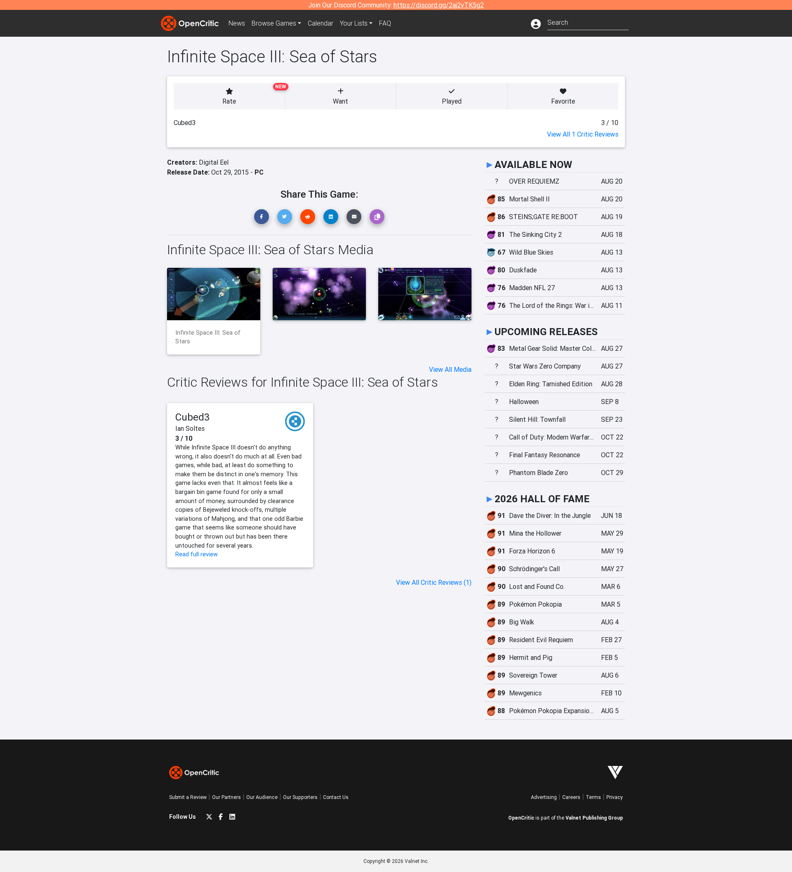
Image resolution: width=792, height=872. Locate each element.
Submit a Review (188, 797)
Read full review (196, 554)
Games (274, 23)
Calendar (320, 23)
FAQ (385, 23)
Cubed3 (192, 417)
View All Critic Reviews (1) (433, 582)
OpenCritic (521, 818)
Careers (571, 797)
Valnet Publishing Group (594, 818)
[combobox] (588, 21)
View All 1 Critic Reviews (582, 134)
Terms (593, 797)
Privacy (614, 797)
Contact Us (336, 797)
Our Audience (262, 797)
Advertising (544, 797)
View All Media (450, 369)
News (237, 23)
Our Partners (226, 797)
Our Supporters (300, 797)
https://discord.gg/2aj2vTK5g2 (439, 5)
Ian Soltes (190, 428)
